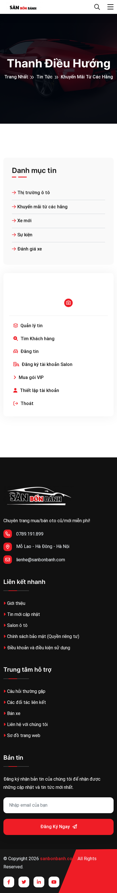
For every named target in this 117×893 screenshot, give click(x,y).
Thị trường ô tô (33, 192)
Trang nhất (16, 77)
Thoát (26, 403)
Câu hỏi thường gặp (26, 691)
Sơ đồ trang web (23, 735)
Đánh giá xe (29, 249)
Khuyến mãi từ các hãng (87, 77)
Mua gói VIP (31, 377)
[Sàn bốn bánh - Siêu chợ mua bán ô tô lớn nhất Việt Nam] (23, 7)
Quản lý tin (31, 325)
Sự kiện (24, 234)
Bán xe (13, 713)
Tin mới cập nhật (23, 614)
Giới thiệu (16, 603)
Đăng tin (29, 351)
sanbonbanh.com (58, 858)
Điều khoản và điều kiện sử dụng (38, 647)
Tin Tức (44, 77)
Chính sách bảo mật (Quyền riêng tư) (43, 636)
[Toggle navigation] (110, 7)
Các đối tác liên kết (26, 702)
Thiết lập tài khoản (39, 390)
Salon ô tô (17, 625)
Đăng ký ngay (55, 826)
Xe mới (24, 220)
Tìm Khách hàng (37, 338)
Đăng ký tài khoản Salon (46, 364)
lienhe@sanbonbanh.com (40, 559)
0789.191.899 (29, 534)
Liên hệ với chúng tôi (27, 724)
